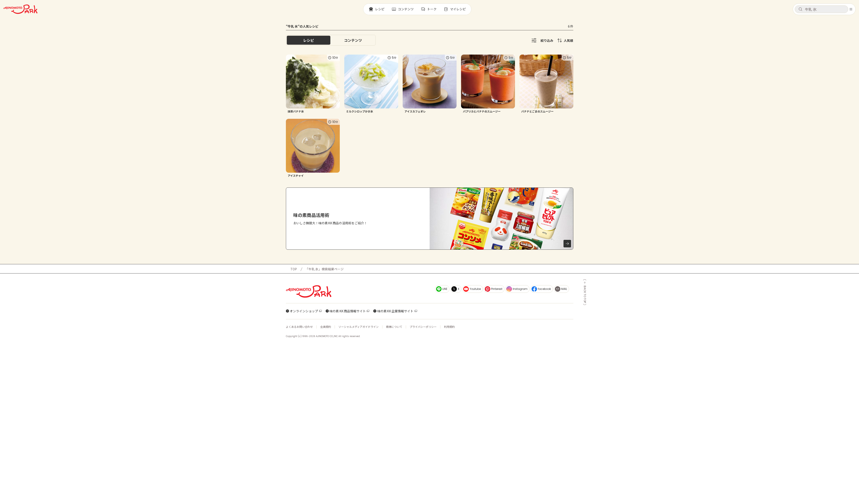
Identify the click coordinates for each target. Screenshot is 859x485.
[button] (821, 9)
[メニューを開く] (851, 9)
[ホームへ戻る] (20, 9)
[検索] (800, 9)
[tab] (353, 40)
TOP (293, 269)
